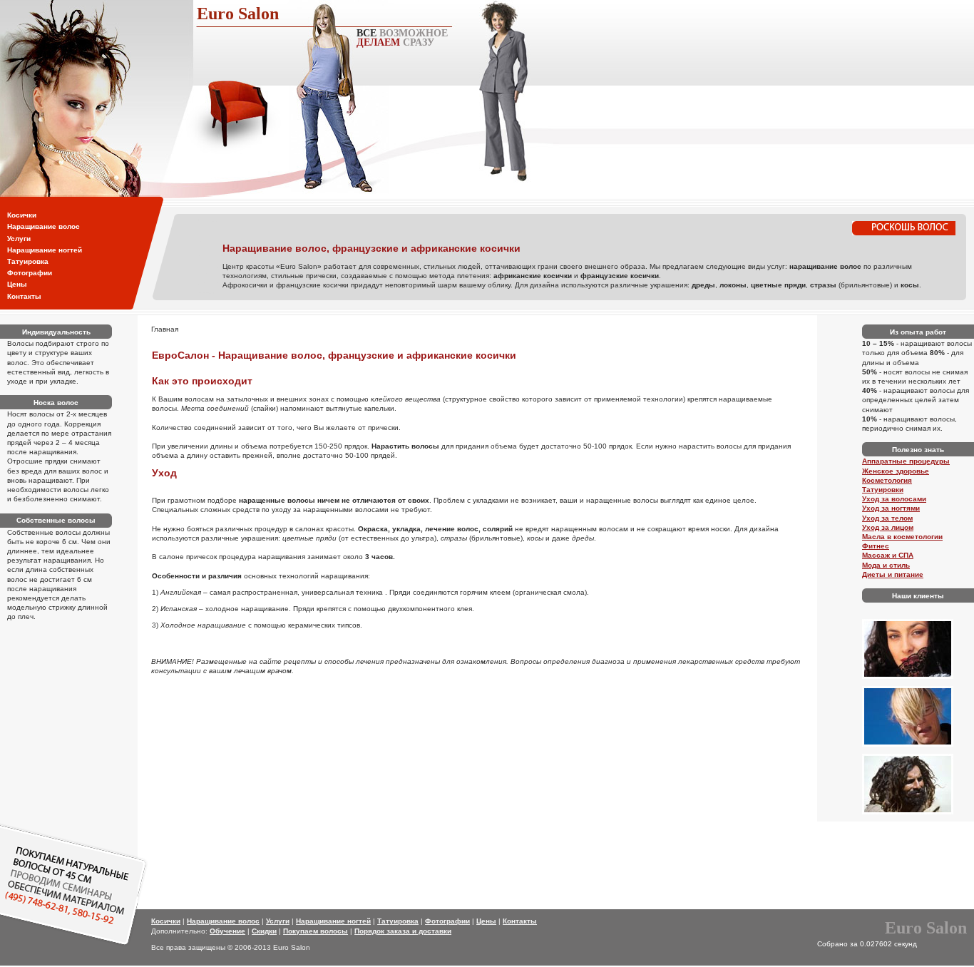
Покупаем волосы (315, 931)
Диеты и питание (892, 574)
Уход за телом (887, 518)
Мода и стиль (886, 565)
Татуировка (27, 261)
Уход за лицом (887, 527)
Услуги (19, 238)
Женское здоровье (895, 471)
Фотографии (29, 273)
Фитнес (875, 546)
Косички (21, 215)
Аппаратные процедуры (906, 461)
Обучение (227, 931)
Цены (17, 284)
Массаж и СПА (887, 555)
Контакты (24, 296)
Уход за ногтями (891, 508)
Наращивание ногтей (44, 250)
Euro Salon (238, 13)
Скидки (264, 931)
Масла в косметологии (902, 537)
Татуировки (882, 489)
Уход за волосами (894, 499)
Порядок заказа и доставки (402, 931)
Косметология (887, 480)
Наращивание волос (43, 226)
